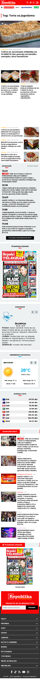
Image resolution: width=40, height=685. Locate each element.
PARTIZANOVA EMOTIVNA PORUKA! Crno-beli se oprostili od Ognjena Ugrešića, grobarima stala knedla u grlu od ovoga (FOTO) (19, 230)
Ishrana (4, 49)
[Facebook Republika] (12, 672)
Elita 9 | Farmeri (9, 642)
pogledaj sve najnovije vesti (20, 238)
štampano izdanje (20, 246)
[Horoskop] (34, 3)
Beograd (8, 363)
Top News (6, 656)
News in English (9, 661)
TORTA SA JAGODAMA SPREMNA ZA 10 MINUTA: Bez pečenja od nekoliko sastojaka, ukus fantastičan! (19, 54)
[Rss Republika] (19, 672)
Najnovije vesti (10, 432)
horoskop (20, 307)
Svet (3, 628)
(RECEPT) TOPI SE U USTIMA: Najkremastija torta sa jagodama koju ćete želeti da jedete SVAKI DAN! (11, 157)
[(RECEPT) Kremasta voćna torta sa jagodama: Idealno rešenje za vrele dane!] (31, 144)
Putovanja (6, 652)
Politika (20, 492)
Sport (4, 633)
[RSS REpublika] (24, 672)
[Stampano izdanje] (20, 275)
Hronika (5, 624)
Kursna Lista (20, 394)
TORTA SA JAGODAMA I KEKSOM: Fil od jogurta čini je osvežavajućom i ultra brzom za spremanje (12, 133)
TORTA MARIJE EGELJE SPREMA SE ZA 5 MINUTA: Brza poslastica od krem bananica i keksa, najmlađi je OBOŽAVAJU (30, 92)
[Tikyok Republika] (15, 672)
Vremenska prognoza (24, 474)
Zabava (4, 638)
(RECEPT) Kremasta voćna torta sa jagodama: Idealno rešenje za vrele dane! (12, 145)
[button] (32, 312)
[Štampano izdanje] (20, 567)
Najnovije (6, 166)
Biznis (4, 647)
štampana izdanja (13, 545)
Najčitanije (32, 166)
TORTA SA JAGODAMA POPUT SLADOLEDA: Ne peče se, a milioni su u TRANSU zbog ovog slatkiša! (10, 90)
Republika (6, 666)
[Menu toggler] (37, 2)
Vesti (17, 7)
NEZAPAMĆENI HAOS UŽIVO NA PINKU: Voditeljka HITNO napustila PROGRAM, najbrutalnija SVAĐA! (25, 534)
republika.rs (18, 676)
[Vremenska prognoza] (31, 3)
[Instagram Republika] (28, 672)
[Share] (2, 23)
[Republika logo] (9, 2)
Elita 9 (19, 528)
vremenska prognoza (20, 355)
